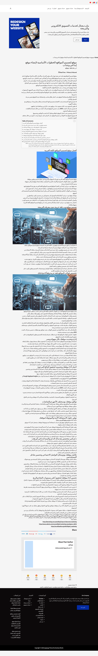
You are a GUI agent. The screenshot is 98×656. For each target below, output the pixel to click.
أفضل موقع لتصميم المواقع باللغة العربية (33, 123)
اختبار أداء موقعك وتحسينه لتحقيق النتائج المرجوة (35, 131)
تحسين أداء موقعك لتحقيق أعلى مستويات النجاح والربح (37, 141)
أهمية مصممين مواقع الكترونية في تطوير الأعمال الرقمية (15, 616)
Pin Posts (41, 598)
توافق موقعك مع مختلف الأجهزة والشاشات (33, 133)
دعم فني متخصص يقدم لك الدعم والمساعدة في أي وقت (36, 137)
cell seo (67, 68)
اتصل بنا (41, 603)
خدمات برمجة (27, 603)
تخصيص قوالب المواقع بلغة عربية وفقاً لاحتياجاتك (35, 127)
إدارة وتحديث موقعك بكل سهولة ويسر (32, 129)
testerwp (46, 648)
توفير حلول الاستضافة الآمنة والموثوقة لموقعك (34, 135)
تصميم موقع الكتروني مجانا (63, 420)
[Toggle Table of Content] (73, 121)
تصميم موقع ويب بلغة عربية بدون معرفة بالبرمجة (35, 125)
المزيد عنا (83, 607)
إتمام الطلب (40, 600)
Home (96, 57)
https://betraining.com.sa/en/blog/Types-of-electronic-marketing (60, 522)
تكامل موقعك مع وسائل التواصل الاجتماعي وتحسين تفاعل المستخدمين (40, 139)
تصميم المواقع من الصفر (46, 587)
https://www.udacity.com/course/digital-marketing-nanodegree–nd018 (58, 524)
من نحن (41, 621)
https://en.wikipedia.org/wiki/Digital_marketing (64, 526)
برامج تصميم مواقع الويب (70, 587)
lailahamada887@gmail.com (62, 548)
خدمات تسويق (71, 585)
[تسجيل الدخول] (10, 8)
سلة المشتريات (39, 615)
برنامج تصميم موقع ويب (58, 587)
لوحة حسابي (40, 617)
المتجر (41, 605)
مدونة (92, 57)
